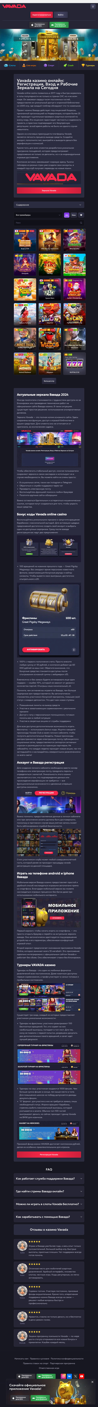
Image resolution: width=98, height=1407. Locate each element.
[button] (3, 45)
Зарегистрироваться (41, 15)
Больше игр (49, 381)
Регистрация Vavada (49, 1154)
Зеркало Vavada (49, 190)
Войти (60, 15)
